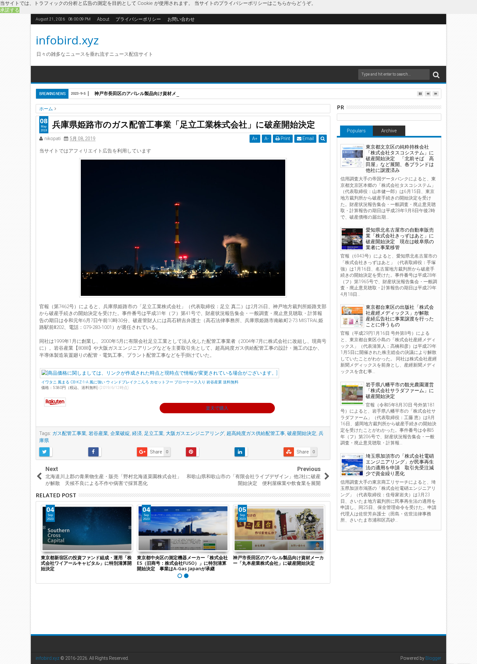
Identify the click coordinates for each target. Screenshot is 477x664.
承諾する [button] (9, 10)
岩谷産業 (98, 433)
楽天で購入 (217, 408)
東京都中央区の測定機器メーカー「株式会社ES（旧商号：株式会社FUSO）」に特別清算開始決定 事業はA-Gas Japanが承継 (182, 563)
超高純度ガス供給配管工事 (255, 433)
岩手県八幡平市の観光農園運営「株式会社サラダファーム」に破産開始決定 (400, 390)
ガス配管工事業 (69, 433)
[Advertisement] (300, 44)
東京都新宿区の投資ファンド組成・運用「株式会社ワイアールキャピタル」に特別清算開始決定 (86, 563)
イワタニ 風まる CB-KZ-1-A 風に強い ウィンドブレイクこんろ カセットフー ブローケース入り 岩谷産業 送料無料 (139, 382)
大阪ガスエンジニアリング (195, 433)
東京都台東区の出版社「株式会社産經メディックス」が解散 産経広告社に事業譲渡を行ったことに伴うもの (400, 316)
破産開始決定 (301, 433)
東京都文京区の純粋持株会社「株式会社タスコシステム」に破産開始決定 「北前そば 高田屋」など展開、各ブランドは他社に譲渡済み (400, 158)
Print (285, 138)
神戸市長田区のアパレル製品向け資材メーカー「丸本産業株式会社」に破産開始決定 (180, 93)
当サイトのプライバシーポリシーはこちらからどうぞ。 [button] (255, 3)
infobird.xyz (67, 40)
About (103, 19)
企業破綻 (120, 433)
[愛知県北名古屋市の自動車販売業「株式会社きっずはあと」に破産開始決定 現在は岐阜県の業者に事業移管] (352, 238)
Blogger (433, 658)
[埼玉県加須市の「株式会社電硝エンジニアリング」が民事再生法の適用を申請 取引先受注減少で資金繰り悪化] (352, 465)
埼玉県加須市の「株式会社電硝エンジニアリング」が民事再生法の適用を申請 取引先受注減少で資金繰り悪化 (400, 465)
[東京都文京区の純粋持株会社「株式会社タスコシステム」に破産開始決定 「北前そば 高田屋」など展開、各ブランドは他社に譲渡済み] (352, 155)
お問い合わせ (181, 19)
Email (307, 138)
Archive (389, 130)
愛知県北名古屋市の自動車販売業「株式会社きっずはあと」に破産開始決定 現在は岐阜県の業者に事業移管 (400, 238)
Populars (356, 130)
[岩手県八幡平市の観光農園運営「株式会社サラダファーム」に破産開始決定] (352, 393)
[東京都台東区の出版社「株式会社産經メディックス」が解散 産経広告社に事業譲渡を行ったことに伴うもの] (352, 316)
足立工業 (154, 433)
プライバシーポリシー (138, 19)
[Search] (436, 74)
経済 (137, 433)
